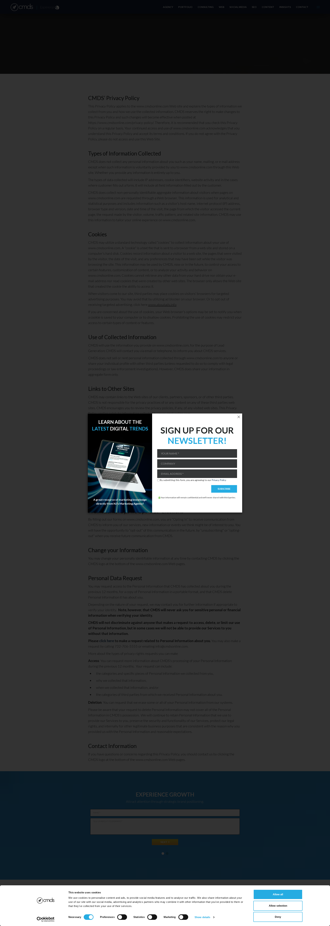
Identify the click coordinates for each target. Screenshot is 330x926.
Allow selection (278, 905)
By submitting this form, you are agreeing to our (193, 480)
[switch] (122, 917)
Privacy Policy (219, 480)
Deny (278, 916)
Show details (202, 917)
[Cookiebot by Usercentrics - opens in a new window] (46, 919)
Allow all (278, 894)
